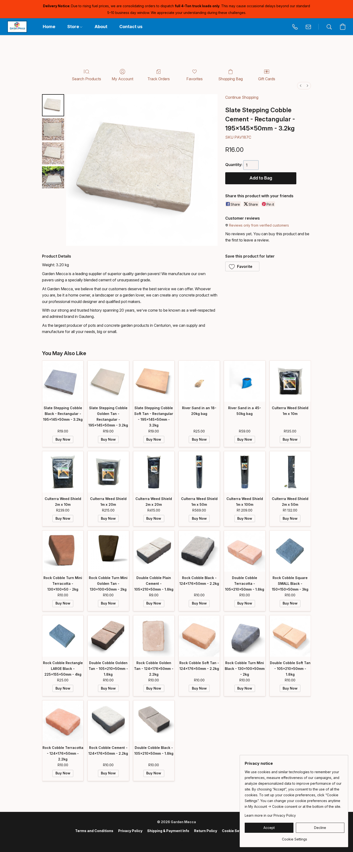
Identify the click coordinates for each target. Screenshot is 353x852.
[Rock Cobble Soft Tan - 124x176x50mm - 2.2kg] (199, 635)
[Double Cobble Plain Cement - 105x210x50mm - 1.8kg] (153, 551)
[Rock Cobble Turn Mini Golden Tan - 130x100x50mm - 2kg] (108, 551)
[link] (294, 837)
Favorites (194, 78)
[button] (17, 27)
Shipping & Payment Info (168, 831)
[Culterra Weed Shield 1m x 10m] (290, 381)
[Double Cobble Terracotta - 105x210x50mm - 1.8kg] (244, 551)
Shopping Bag (230, 78)
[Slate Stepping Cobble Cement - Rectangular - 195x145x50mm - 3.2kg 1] (53, 129)
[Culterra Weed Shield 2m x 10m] (62, 471)
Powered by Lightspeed (176, 839)
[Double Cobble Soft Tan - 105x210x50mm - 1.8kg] (290, 635)
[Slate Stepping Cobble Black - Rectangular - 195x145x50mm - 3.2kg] (62, 381)
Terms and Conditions (94, 831)
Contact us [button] (130, 26)
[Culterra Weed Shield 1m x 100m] (244, 471)
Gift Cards (266, 78)
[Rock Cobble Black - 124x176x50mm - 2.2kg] (199, 551)
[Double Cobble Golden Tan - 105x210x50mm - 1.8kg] (108, 635)
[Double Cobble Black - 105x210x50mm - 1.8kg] (153, 720)
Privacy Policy (130, 831)
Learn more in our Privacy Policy (270, 815)
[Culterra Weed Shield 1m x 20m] (108, 471)
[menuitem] (300, 85)
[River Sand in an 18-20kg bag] (199, 381)
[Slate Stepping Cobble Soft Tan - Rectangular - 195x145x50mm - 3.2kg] (153, 381)
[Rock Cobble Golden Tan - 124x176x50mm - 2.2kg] (153, 635)
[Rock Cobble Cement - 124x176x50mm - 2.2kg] (108, 720)
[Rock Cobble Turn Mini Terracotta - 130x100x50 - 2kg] (62, 551)
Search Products (86, 78)
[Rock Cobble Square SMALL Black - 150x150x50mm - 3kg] (290, 551)
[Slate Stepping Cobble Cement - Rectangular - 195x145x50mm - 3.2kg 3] (53, 177)
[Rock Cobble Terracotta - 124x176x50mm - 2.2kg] (62, 720)
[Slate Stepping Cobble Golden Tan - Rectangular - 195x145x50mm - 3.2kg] (108, 381)
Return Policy (205, 831)
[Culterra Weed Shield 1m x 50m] (199, 471)
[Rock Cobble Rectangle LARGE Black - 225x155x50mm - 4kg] (62, 635)
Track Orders (158, 78)
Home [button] (49, 26)
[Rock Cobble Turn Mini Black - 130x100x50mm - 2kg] (244, 635)
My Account (122, 78)
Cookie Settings (236, 831)
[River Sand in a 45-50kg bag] (244, 381)
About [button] (101, 26)
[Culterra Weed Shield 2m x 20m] (153, 471)
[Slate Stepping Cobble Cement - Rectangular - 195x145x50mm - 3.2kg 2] (53, 153)
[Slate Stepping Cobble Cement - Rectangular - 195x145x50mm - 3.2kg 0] (53, 105)
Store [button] (73, 26)
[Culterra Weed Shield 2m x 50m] (290, 471)
